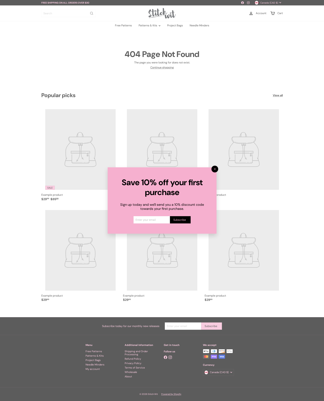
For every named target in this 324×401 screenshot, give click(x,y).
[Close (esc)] (214, 169)
